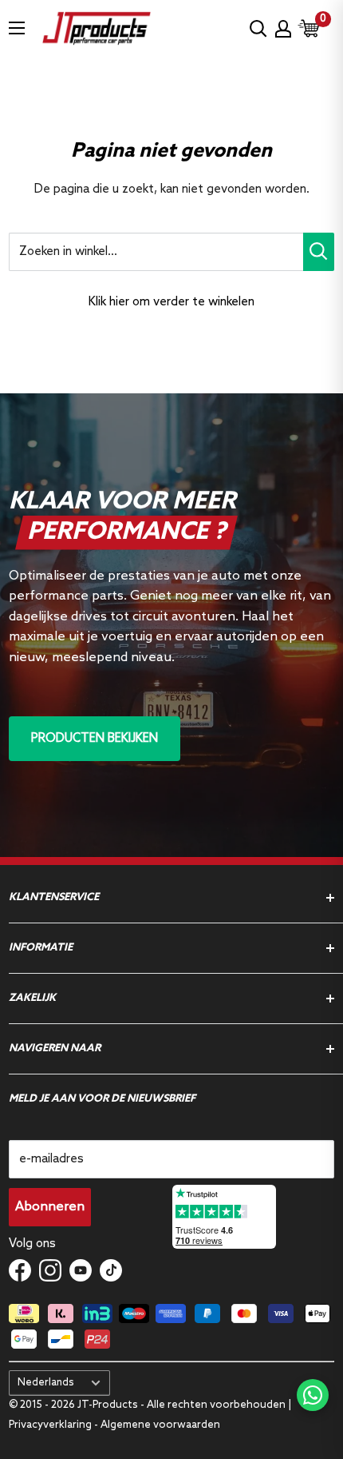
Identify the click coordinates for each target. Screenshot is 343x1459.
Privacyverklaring (51, 1425)
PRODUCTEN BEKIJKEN (94, 738)
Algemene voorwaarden (160, 1425)
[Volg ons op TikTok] (111, 1270)
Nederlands (46, 1383)
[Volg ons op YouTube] (80, 1270)
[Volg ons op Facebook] (20, 1270)
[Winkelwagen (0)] (309, 28)
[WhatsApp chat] (313, 1395)
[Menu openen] (17, 28)
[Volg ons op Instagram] (50, 1270)
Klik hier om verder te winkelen (171, 302)
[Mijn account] (283, 29)
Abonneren (50, 1206)
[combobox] (156, 252)
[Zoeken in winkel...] (318, 252)
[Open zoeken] (258, 29)
